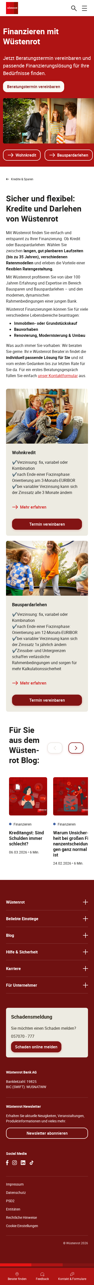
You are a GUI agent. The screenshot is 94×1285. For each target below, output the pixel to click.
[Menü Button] (84, 8)
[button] (47, 902)
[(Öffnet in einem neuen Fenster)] (7, 1162)
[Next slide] (76, 748)
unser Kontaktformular (58, 375)
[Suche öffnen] (74, 8)
